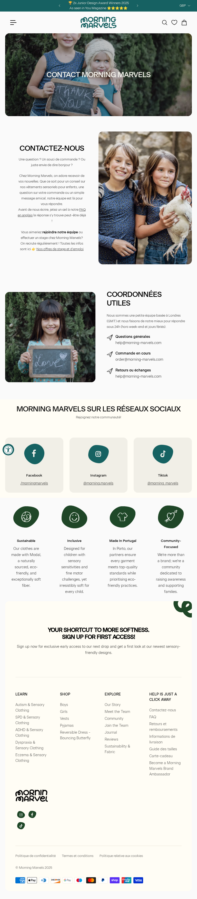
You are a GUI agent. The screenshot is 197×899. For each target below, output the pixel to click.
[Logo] (98, 23)
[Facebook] (32, 814)
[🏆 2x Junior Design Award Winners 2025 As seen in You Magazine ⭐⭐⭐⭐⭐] (98, 6)
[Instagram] (21, 814)
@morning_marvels (162, 483)
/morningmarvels (34, 483)
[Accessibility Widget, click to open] (8, 449)
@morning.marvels (98, 483)
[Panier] (184, 22)
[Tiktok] (21, 825)
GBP (183, 5)
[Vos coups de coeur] (174, 22)
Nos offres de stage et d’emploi (60, 249)
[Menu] (13, 22)
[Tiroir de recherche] (164, 22)
